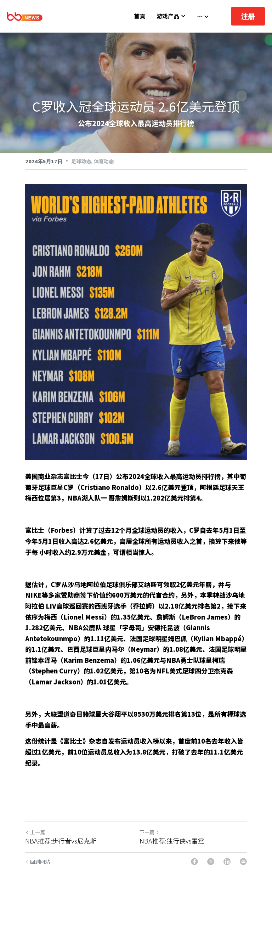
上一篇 (37, 832)
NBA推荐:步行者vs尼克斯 (60, 841)
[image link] (24, 16)
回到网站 (40, 861)
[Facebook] (194, 861)
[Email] (243, 861)
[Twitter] (210, 861)
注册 (248, 16)
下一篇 (147, 832)
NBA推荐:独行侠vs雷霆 (172, 841)
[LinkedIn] (227, 861)
